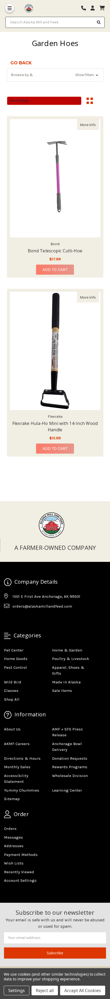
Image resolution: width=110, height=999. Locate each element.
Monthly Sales (17, 766)
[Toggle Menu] (9, 8)
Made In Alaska (66, 682)
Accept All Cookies (82, 990)
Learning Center (67, 790)
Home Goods (16, 658)
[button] (55, 75)
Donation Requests (69, 758)
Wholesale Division (70, 775)
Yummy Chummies (21, 790)
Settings (16, 990)
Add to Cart (55, 269)
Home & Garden (67, 650)
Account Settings (20, 880)
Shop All (11, 699)
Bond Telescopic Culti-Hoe (55, 251)
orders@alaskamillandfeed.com (42, 606)
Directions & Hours (22, 758)
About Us (12, 729)
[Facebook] (7, 619)
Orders (10, 828)
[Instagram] (18, 619)
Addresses (13, 845)
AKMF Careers (17, 743)
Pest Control (15, 667)
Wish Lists (13, 863)
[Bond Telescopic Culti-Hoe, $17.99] (55, 178)
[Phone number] (85, 8)
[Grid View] (90, 101)
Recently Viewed (19, 872)
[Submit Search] (99, 22)
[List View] (99, 100)
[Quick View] (93, 124)
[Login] (95, 8)
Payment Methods (21, 854)
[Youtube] (28, 619)
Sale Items (62, 690)
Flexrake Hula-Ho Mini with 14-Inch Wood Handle (55, 426)
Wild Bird (12, 682)
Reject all (45, 990)
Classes (11, 690)
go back (21, 62)
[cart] (102, 8)
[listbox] (44, 101)
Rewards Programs (69, 766)
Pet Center (13, 650)
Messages (13, 837)
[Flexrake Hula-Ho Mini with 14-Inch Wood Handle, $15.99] (55, 350)
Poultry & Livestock (70, 658)
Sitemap (12, 798)
